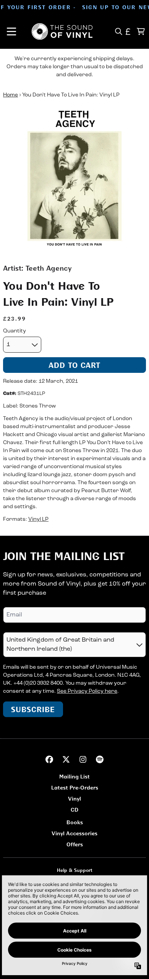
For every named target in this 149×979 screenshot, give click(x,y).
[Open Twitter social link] (66, 759)
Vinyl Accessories (74, 833)
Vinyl (74, 798)
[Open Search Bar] (118, 31)
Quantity (14, 331)
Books (74, 822)
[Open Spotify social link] (99, 759)
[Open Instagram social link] (82, 759)
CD (74, 809)
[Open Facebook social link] (49, 759)
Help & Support (74, 870)
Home (10, 95)
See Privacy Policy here (87, 691)
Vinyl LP (38, 519)
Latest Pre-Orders (74, 787)
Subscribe (33, 709)
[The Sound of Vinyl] (62, 31)
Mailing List (74, 776)
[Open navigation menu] (11, 31)
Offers (74, 844)
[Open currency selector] (128, 31)
